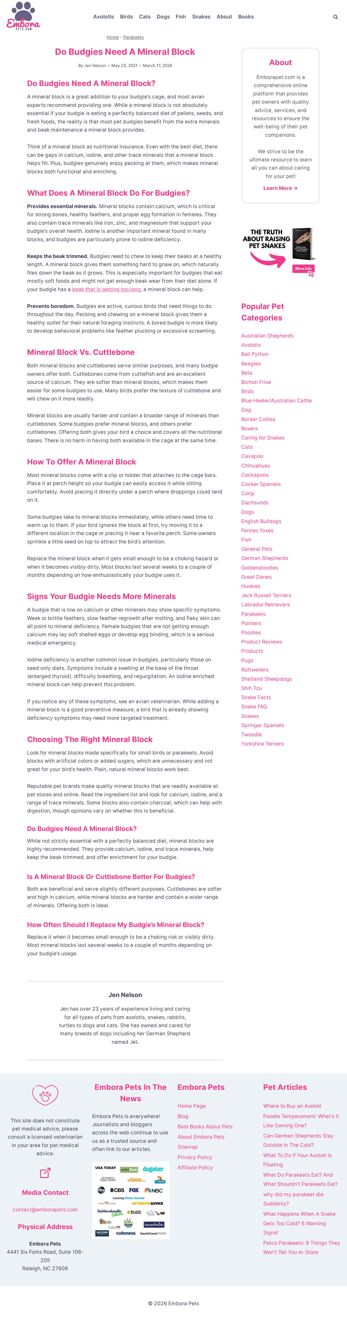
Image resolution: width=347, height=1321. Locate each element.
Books (246, 17)
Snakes (201, 17)
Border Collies (258, 419)
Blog (183, 1116)
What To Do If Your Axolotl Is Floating (297, 1160)
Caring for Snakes (263, 438)
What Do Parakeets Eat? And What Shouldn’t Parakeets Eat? (300, 1179)
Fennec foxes (257, 530)
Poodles (251, 632)
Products (252, 651)
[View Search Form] (335, 17)
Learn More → (281, 188)
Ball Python (255, 354)
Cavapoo (252, 456)
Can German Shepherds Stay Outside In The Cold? (298, 1140)
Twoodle (251, 734)
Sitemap (188, 1147)
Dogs (163, 17)
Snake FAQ (254, 707)
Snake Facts (256, 697)
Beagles (251, 364)
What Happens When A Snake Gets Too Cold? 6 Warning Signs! (299, 1223)
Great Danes (256, 577)
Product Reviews (261, 642)
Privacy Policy (195, 1157)
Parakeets (133, 37)
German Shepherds (264, 558)
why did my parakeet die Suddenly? (293, 1199)
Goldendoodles (259, 568)
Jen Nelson (95, 65)
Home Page (192, 1106)
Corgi (248, 493)
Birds (126, 17)
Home (113, 37)
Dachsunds (255, 502)
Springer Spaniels (262, 725)
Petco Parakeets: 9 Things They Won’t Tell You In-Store (301, 1247)
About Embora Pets (201, 1137)
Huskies (251, 586)
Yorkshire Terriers (262, 744)
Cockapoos (255, 475)
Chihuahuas (255, 466)
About (224, 17)
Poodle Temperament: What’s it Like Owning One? (301, 1121)
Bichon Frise (256, 382)
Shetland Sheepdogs (266, 679)
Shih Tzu (251, 688)
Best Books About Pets (205, 1126)
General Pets (256, 549)
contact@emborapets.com (45, 1210)
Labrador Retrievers (265, 604)
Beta (246, 373)
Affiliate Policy (195, 1167)
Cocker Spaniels (261, 484)
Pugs (247, 660)
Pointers (251, 623)
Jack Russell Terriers (266, 595)
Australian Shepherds (267, 336)
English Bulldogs (261, 521)
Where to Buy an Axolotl (292, 1106)
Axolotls (103, 17)
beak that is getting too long (106, 289)
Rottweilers (255, 670)
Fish (181, 17)
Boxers (249, 428)
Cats (144, 17)
